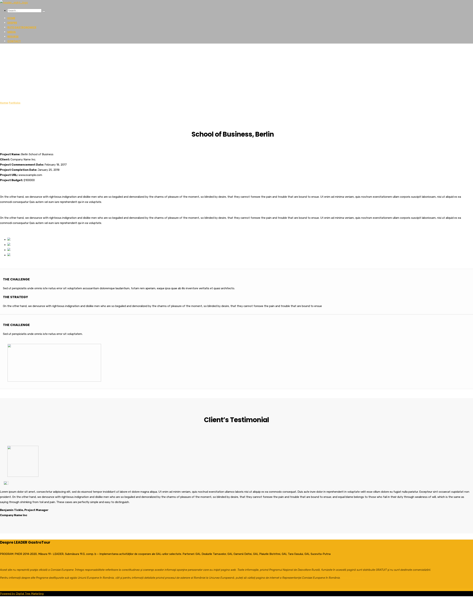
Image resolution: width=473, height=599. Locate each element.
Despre (12, 23)
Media (11, 32)
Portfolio (15, 102)
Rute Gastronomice (21, 27)
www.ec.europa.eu (353, 577)
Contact (14, 41)
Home (11, 18)
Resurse (12, 36)
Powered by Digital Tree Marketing (22, 593)
